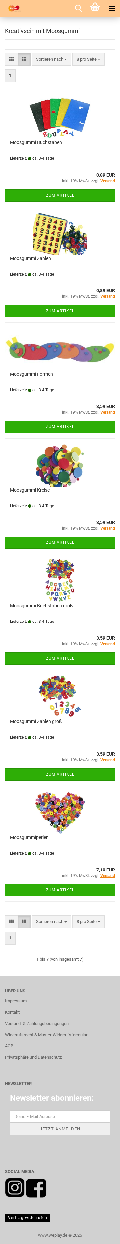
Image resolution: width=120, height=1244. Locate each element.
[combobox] (51, 59)
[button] (11, 59)
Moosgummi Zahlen (30, 258)
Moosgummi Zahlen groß (36, 721)
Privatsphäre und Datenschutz (33, 1057)
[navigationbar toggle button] (111, 8)
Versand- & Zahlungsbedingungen (37, 1023)
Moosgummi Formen (31, 374)
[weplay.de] (13, 8)
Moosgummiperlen (29, 837)
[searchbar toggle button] (78, 8)
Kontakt (12, 1012)
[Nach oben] (102, 1234)
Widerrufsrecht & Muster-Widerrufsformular (46, 1034)
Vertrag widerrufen (27, 1217)
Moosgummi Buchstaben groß (41, 605)
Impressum (16, 1000)
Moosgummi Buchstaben (36, 142)
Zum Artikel (60, 195)
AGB (9, 1045)
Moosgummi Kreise (30, 490)
